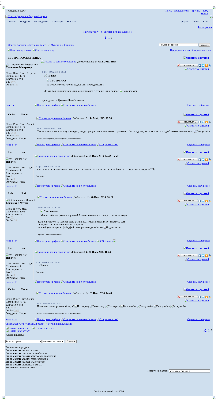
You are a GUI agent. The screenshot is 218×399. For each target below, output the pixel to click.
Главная (11, 21)
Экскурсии (25, 21)
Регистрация (205, 27)
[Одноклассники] (206, 65)
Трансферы (57, 21)
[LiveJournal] (210, 65)
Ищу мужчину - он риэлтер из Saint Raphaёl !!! (108, 31)
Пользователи (181, 10)
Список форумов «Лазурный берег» (27, 45)
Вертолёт (71, 21)
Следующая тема (201, 50)
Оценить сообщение (198, 105)
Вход (205, 21)
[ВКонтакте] (200, 65)
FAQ (205, 10)
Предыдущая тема (180, 50)
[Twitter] (203, 65)
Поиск (168, 10)
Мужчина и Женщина (63, 45)
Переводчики (41, 21)
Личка (196, 21)
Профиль (184, 21)
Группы (196, 10)
